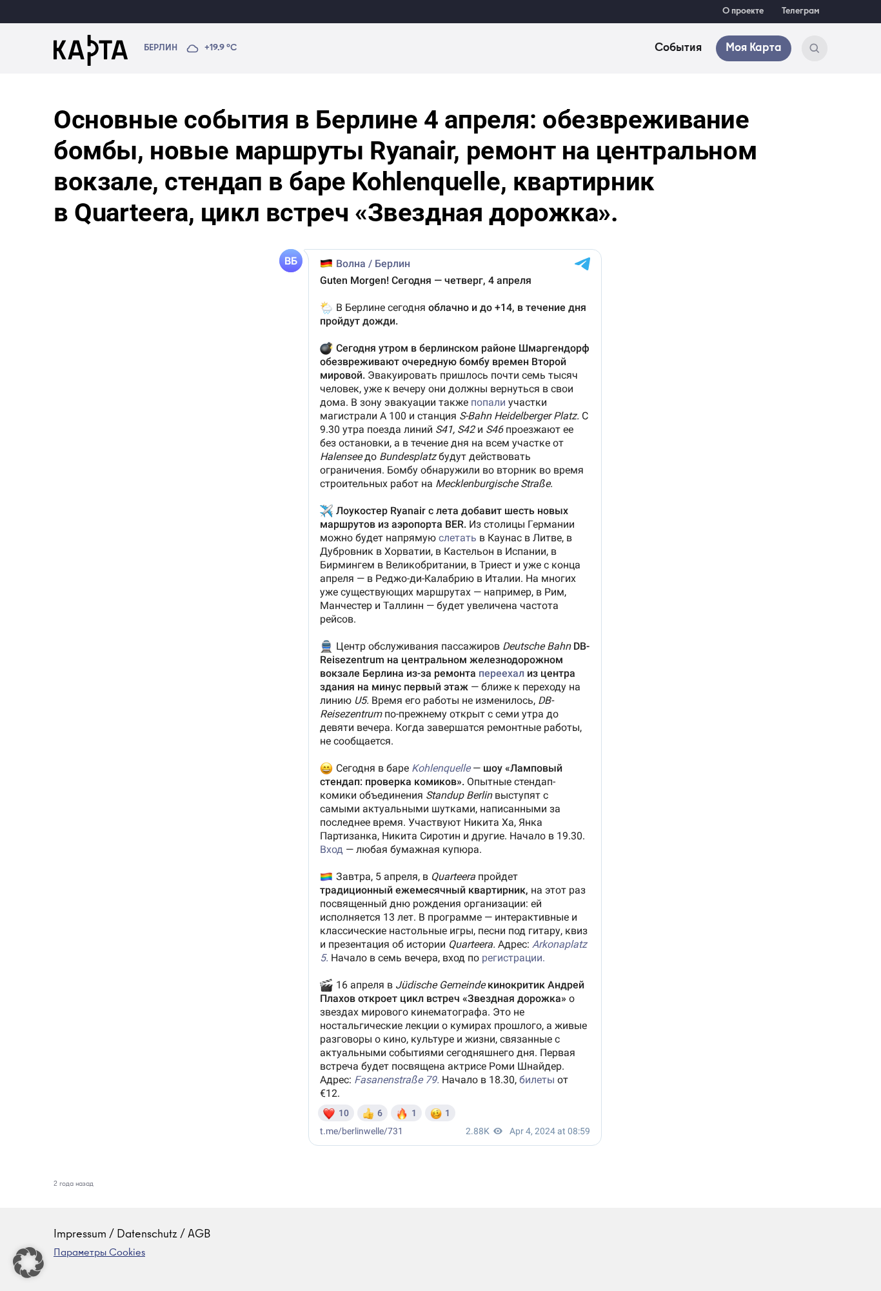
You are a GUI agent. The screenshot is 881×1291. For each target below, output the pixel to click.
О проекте (743, 11)
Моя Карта (754, 48)
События (678, 48)
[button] (28, 1262)
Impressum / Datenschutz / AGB (132, 1235)
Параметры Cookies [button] (99, 1253)
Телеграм (801, 11)
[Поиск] (814, 48)
